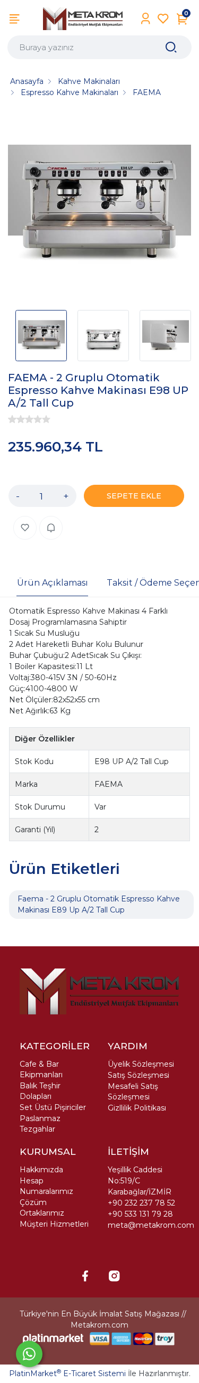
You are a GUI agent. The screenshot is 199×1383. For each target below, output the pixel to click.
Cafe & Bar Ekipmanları (41, 1069)
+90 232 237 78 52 (141, 1203)
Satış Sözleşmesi (138, 1075)
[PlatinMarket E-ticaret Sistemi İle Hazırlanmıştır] (53, 1338)
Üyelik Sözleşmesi (141, 1064)
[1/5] (12, 419)
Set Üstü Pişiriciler (53, 1107)
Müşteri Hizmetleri (54, 1224)
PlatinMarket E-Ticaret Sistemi (67, 1373)
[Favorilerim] (163, 18)
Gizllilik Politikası (137, 1108)
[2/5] (16, 419)
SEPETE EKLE (134, 496)
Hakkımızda (41, 1169)
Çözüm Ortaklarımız (42, 1208)
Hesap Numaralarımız (46, 1186)
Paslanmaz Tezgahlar (40, 1124)
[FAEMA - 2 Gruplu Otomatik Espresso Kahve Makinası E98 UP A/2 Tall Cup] (99, 207)
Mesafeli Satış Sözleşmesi (133, 1091)
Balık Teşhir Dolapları (40, 1091)
